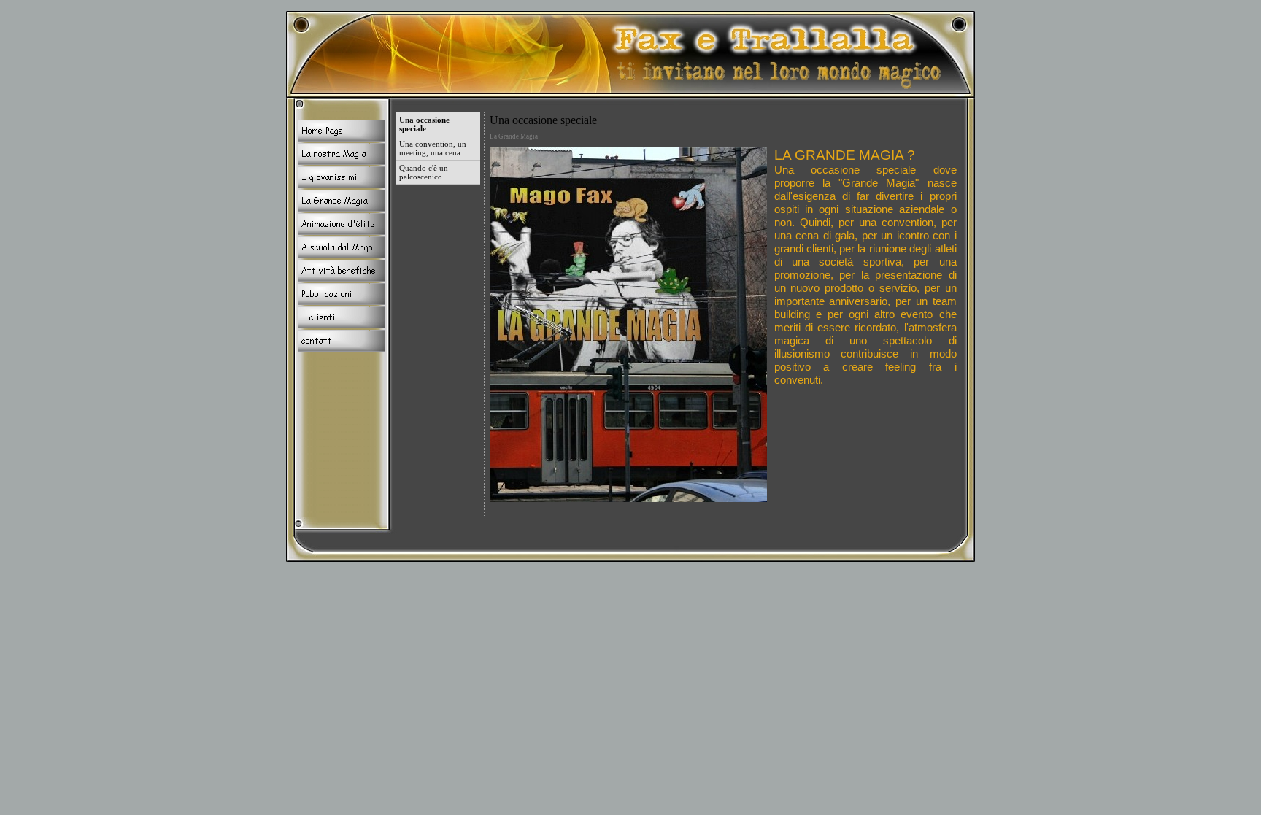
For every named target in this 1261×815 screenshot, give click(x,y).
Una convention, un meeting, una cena (432, 148)
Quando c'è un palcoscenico (423, 172)
